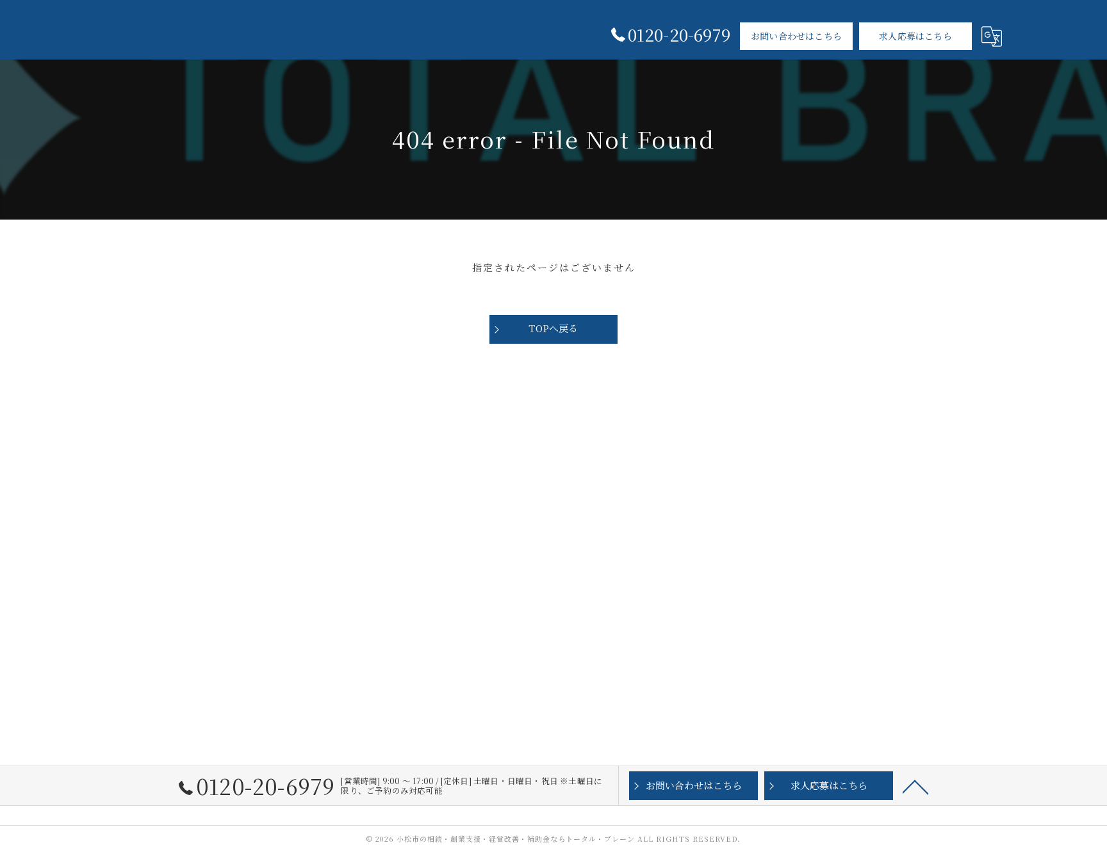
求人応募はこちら (915, 35)
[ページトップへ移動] (915, 786)
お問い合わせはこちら (796, 35)
